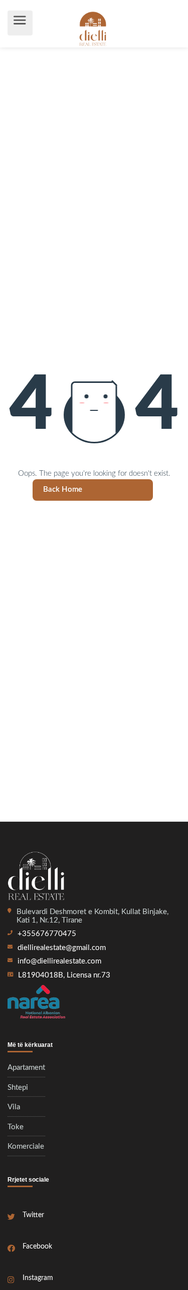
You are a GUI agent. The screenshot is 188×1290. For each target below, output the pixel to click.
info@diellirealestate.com (59, 961)
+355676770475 (47, 934)
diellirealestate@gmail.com (62, 948)
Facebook (37, 1246)
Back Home (62, 489)
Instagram (38, 1278)
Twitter (33, 1215)
